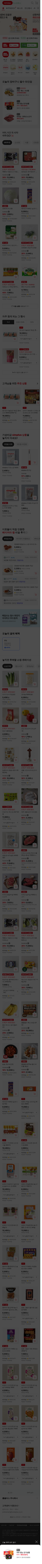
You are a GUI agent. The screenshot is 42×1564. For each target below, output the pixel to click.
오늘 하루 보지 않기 (9, 1542)
